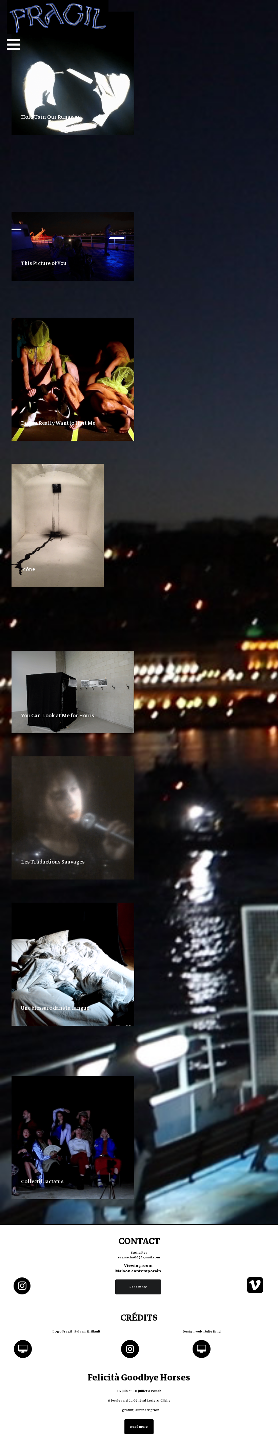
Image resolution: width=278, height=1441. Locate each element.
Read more (138, 1287)
